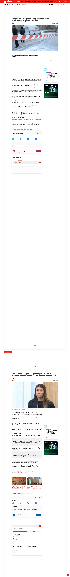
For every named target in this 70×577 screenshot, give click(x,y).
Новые (34, 531)
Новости (18, 1)
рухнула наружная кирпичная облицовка (20, 461)
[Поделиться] (68, 575)
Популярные (19, 531)
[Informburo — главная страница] (8, 1)
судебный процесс (27, 509)
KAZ (65, 1)
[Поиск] (61, 1)
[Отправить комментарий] (40, 162)
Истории (22, 1)
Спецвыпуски (40, 1)
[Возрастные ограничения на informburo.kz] (59, 1)
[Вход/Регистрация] (63, 1)
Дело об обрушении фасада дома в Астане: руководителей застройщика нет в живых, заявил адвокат (19, 487)
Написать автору (55, 23)
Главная (5, 7)
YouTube (51, 1)
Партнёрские (46, 1)
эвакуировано (31, 119)
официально (27, 371)
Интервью (35, 1)
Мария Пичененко (21, 371)
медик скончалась (19, 467)
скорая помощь (35, 509)
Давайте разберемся (29, 1)
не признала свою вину (22, 472)
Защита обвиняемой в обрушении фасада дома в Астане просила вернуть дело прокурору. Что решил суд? (34, 488)
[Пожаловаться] (40, 534)
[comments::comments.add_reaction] (14, 541)
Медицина (20, 509)
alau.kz (25, 117)
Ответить (15, 539)
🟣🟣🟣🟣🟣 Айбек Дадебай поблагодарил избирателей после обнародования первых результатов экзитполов (52, 74)
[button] (62, 4)
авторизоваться (20, 160)
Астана (15, 509)
